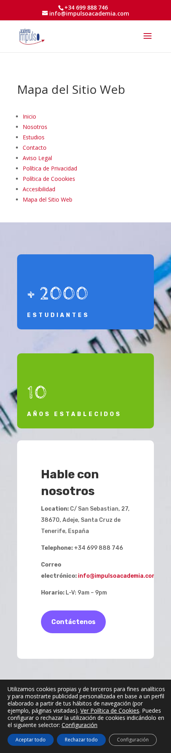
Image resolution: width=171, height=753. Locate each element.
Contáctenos (73, 622)
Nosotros (35, 127)
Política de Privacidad (50, 168)
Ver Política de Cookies (109, 710)
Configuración (79, 725)
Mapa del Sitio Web (47, 199)
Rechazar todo (81, 739)
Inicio (29, 116)
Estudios (34, 137)
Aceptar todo (31, 739)
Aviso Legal (37, 158)
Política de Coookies (49, 178)
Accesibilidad (39, 189)
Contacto (35, 147)
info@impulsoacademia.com (117, 576)
